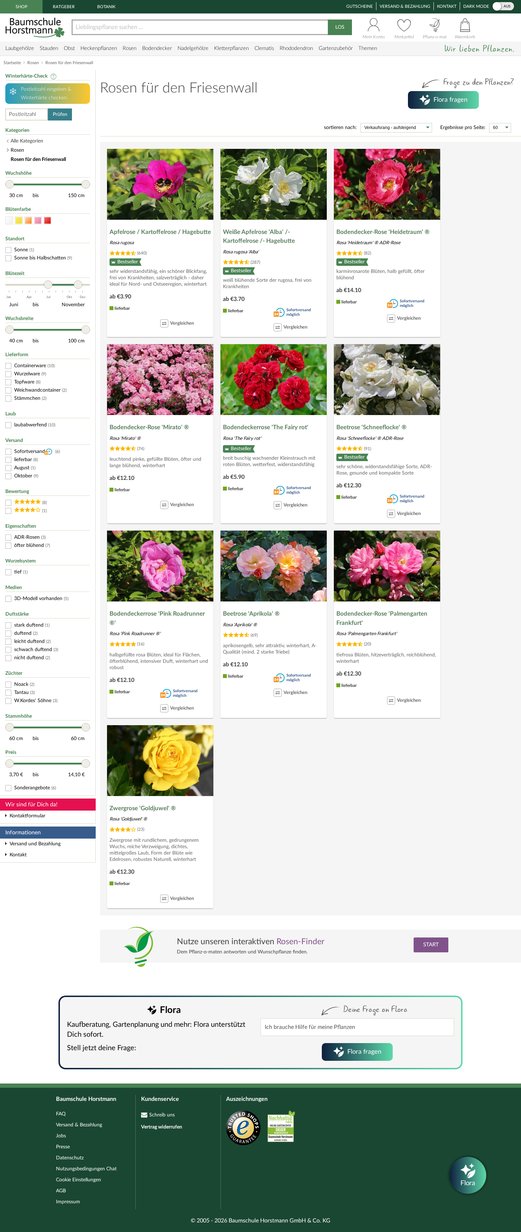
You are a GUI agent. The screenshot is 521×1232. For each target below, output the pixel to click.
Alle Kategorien (27, 141)
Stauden (49, 48)
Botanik (106, 7)
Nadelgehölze (193, 48)
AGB (61, 1190)
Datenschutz (70, 1157)
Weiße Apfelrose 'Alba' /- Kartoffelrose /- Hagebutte (259, 236)
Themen (367, 48)
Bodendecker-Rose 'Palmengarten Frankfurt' (381, 618)
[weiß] (9, 221)
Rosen (129, 48)
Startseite (12, 63)
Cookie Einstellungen (78, 1179)
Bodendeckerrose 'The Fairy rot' (265, 427)
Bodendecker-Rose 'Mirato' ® (149, 427)
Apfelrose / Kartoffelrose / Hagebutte (160, 232)
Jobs (61, 1135)
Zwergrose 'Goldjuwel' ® (143, 808)
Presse (63, 1146)
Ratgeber (64, 7)
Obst (69, 48)
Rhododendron (296, 48)
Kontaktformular (27, 815)
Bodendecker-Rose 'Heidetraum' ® (383, 232)
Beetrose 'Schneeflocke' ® (371, 427)
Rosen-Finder (300, 941)
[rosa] (38, 221)
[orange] (28, 221)
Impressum (68, 1201)
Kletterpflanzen (231, 48)
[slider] (9, 184)
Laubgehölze (19, 48)
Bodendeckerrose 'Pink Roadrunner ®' (157, 618)
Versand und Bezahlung (35, 843)
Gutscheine (359, 6)
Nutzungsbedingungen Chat (86, 1168)
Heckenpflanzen (98, 48)
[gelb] (19, 221)
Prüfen (60, 114)
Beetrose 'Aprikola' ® (251, 614)
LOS (339, 27)
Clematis (264, 48)
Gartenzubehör (336, 48)
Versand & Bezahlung (405, 6)
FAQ (61, 1113)
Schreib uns (162, 1115)
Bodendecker (157, 48)
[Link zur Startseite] (36, 27)
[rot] (47, 221)
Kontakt (446, 6)
